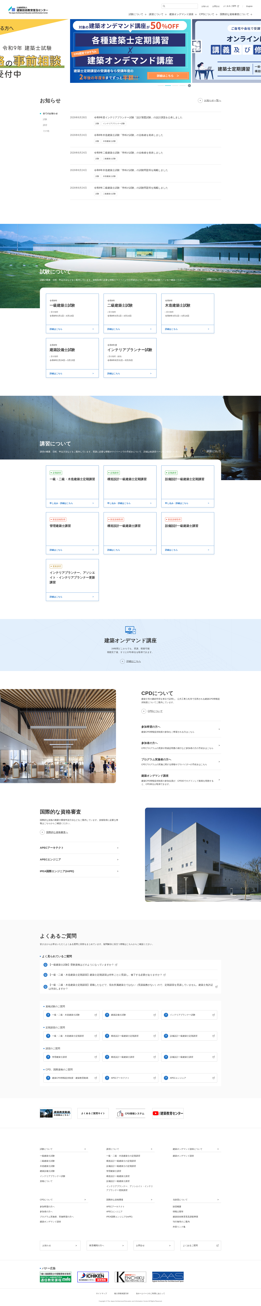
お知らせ (205, 6)
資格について (46, 1181)
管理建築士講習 (59, 1057)
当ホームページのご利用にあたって (150, 1293)
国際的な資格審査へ (57, 832)
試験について (214, 279)
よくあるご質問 (229, 6)
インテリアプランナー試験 (182, 1015)
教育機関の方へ (96, 1245)
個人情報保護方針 (121, 1293)
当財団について (180, 1199)
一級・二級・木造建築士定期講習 (68, 1036)
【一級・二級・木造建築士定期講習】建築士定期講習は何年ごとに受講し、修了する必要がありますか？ (105, 975)
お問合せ (216, 6)
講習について (214, 451)
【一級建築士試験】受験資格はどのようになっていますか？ (81, 964)
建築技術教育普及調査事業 (185, 1216)
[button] (161, 85)
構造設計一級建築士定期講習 (125, 1036)
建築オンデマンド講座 (181, 14)
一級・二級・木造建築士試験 (66, 1015)
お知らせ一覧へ (212, 100)
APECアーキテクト (120, 1078)
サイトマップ (101, 1293)
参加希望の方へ (47, 1206)
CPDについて (155, 711)
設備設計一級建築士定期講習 (183, 1036)
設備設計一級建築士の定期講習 (121, 1166)
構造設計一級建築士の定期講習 (121, 1161)
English (249, 6)
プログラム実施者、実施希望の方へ (57, 1216)
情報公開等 (178, 1211)
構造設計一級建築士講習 (122, 1057)
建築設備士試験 (118, 1015)
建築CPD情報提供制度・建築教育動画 (70, 1078)
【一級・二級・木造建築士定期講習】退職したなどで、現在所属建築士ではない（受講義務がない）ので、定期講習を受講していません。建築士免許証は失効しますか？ (131, 987)
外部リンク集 (179, 1227)
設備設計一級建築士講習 (181, 1057)
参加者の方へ (46, 1211)
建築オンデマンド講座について (187, 1149)
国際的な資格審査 (114, 1199)
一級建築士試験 (47, 1156)
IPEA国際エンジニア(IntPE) (119, 1216)
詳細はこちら (133, 661)
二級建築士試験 (47, 1161)
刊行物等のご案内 (181, 1221)
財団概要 (177, 1206)
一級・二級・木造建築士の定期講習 (123, 1156)
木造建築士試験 (47, 1166)
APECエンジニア (178, 1078)
